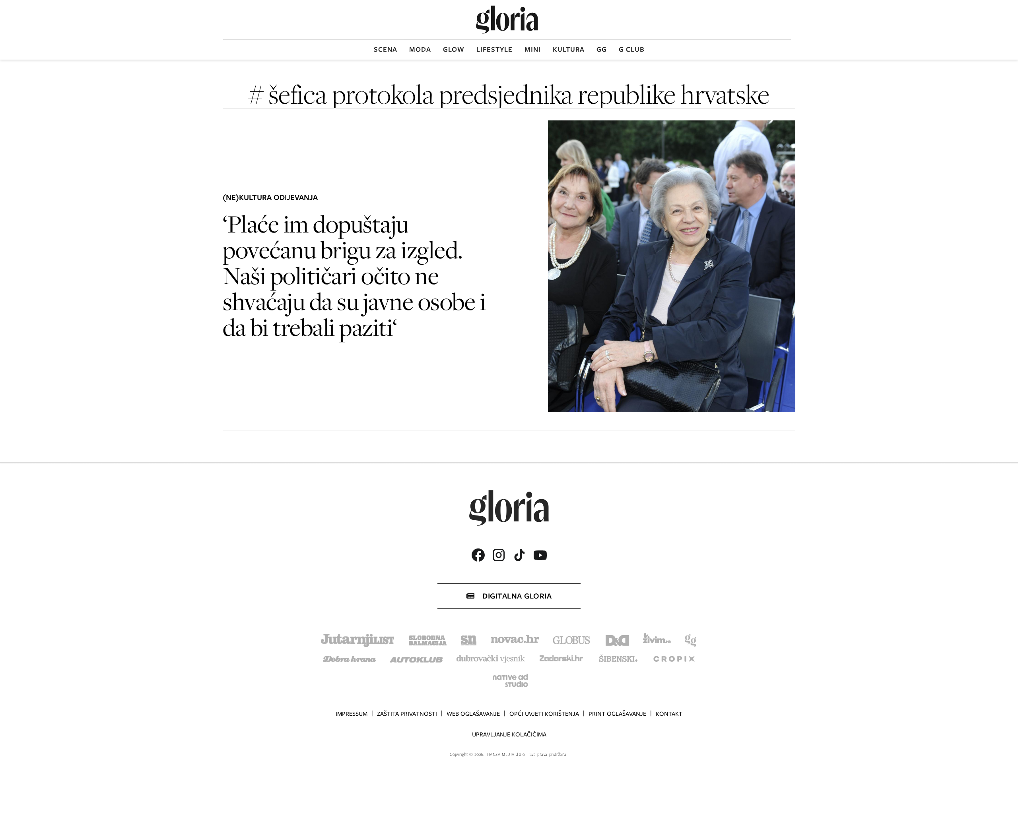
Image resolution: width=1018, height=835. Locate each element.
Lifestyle (494, 49)
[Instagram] (498, 555)
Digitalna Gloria (517, 596)
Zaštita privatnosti (407, 713)
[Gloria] (507, 20)
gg (601, 49)
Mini (533, 49)
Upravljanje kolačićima (509, 734)
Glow (453, 49)
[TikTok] (519, 555)
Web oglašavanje (473, 713)
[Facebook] (478, 555)
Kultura (569, 49)
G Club (632, 49)
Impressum (351, 713)
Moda (420, 49)
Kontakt (669, 713)
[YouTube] (540, 555)
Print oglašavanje (617, 713)
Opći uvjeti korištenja (544, 713)
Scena (385, 49)
